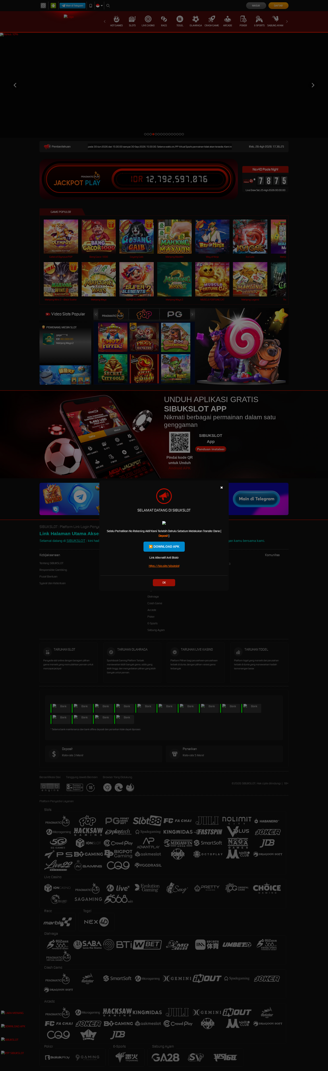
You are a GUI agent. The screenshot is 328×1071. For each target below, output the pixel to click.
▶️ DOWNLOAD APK (164, 546)
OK (164, 582)
